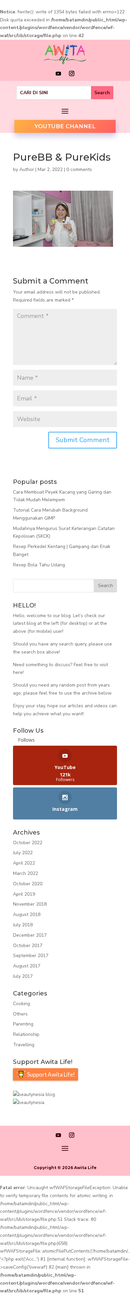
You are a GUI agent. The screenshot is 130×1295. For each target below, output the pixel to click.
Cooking (21, 1003)
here (18, 672)
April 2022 (24, 863)
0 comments (79, 169)
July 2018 (23, 925)
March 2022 (25, 873)
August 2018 (26, 914)
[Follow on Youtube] (58, 73)
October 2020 (27, 884)
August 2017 (26, 966)
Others (20, 1014)
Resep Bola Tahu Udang (39, 565)
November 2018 (30, 904)
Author (26, 169)
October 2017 (27, 945)
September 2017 (30, 955)
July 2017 (23, 976)
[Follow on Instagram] (71, 73)
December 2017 (30, 935)
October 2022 (27, 843)
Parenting (23, 1024)
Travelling (23, 1045)
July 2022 (23, 853)
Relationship (26, 1034)
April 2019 (24, 894)
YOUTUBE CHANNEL (65, 126)
